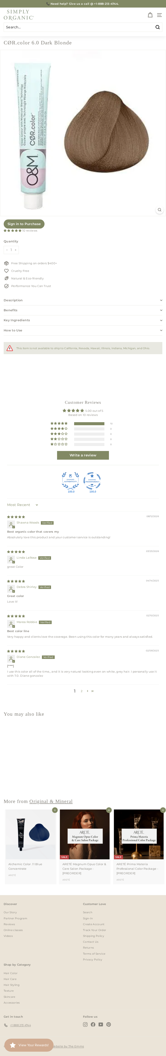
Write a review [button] (83, 455)
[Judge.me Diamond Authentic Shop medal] (70, 481)
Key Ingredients (17, 320)
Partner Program (15, 918)
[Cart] (150, 15)
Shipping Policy (93, 936)
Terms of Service (94, 953)
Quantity (11, 241)
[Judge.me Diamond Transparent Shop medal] (92, 481)
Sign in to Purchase (24, 224)
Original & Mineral (51, 801)
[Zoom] (160, 210)
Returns (88, 947)
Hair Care (10, 979)
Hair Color (11, 973)
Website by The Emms (67, 1046)
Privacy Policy (92, 959)
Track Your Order (94, 930)
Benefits (11, 310)
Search (87, 912)
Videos (8, 936)
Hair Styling (11, 984)
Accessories (12, 1002)
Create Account (94, 924)
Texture (9, 990)
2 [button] (81, 691)
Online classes (13, 930)
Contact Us (90, 941)
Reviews (9, 924)
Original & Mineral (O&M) (23, 783)
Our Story (10, 912)
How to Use (13, 330)
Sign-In (88, 918)
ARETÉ (12, 875)
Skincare (9, 996)
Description (13, 300)
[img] (16, 517)
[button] (13, 230)
